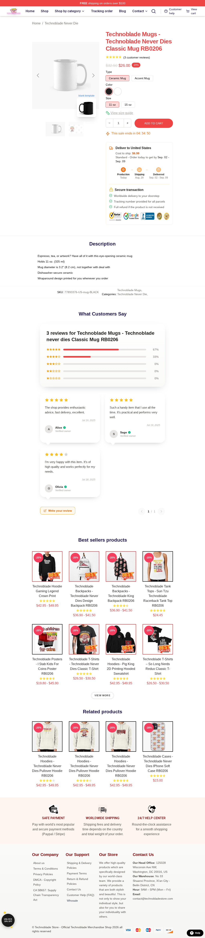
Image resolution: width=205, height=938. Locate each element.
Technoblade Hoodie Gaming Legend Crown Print (47, 591)
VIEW (47, 577)
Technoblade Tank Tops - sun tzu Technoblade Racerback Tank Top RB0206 (157, 596)
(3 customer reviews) (136, 57)
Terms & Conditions (45, 868)
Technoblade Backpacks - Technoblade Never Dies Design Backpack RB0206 (84, 596)
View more (102, 695)
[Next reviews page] (161, 511)
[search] (154, 11)
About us (38, 863)
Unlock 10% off (8, 920)
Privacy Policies (43, 874)
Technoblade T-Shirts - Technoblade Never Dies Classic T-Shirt (84, 663)
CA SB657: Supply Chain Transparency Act (46, 895)
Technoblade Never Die (61, 23)
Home (36, 23)
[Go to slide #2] (76, 129)
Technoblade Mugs (129, 290)
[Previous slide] (38, 75)
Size (108, 98)
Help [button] (197, 933)
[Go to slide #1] (55, 129)
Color (109, 84)
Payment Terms (77, 873)
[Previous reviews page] (141, 511)
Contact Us (74, 889)
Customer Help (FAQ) (80, 895)
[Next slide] (93, 75)
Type (109, 71)
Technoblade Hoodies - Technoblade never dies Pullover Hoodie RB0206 (47, 766)
